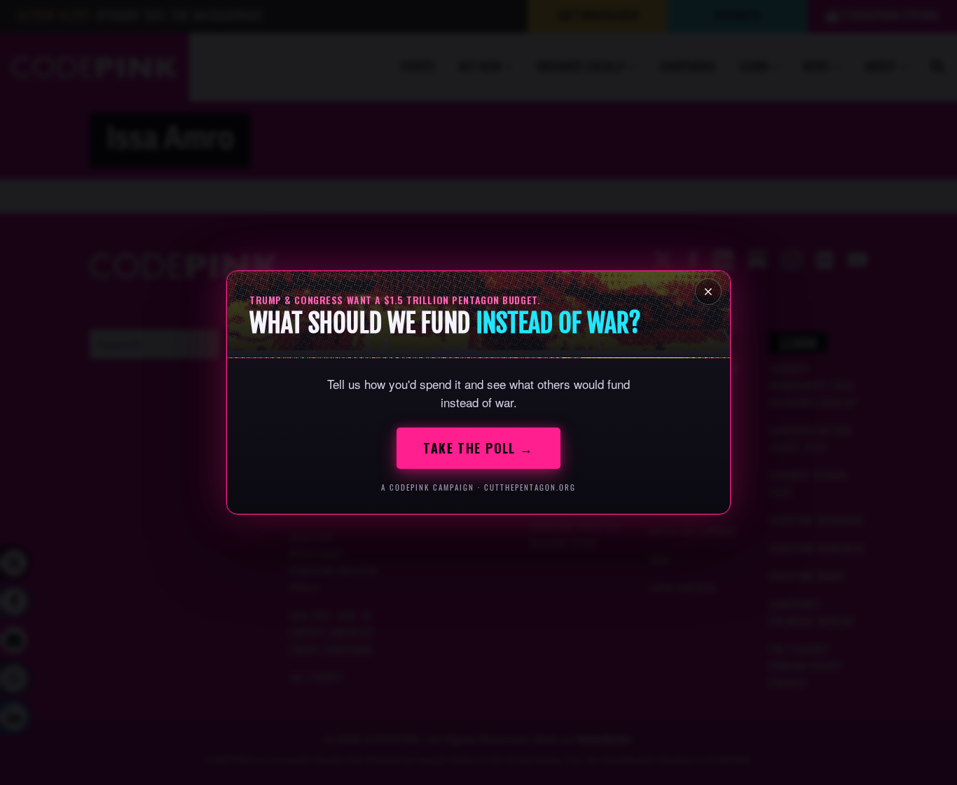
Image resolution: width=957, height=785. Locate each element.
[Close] (708, 291)
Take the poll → (478, 448)
